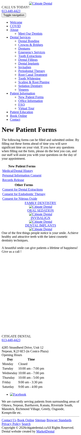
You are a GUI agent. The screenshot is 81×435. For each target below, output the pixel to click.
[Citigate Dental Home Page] (40, 3)
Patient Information (22, 93)
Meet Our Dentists (30, 33)
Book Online (18, 116)
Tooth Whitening (29, 78)
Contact (15, 119)
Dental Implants (28, 63)
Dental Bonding (28, 41)
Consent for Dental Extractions (22, 189)
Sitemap (40, 420)
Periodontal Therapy (31, 71)
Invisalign (24, 67)
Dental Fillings (28, 59)
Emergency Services (31, 52)
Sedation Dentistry (30, 86)
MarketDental (45, 431)
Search (26, 424)
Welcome (16, 22)
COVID (15, 26)
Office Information (30, 101)
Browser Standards (59, 420)
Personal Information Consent (21, 175)
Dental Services (20, 37)
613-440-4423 (11, 11)
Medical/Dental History (17, 171)
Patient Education (21, 112)
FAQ (21, 104)
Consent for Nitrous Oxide (19, 198)
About (14, 30)
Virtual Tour (26, 108)
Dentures (24, 48)
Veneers (23, 89)
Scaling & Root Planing (33, 82)
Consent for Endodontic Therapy (23, 194)
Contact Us (9, 420)
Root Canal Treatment (32, 74)
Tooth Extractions (30, 56)
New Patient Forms (31, 97)
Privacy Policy (11, 424)
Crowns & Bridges (30, 45)
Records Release (13, 180)
